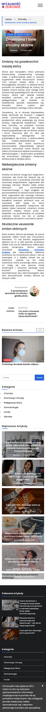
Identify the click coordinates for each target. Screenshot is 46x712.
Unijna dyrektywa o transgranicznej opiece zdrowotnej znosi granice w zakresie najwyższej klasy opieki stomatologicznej (23, 447)
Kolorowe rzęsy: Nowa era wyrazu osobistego (23, 571)
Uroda (7, 412)
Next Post (23, 307)
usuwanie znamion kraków (23, 251)
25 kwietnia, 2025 (29, 512)
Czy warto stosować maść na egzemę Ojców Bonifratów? (28, 314)
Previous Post (21, 287)
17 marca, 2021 (26, 50)
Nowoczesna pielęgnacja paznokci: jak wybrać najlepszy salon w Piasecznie (23, 562)
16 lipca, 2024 (28, 576)
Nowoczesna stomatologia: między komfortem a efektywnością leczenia (23, 535)
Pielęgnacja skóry (23, 35)
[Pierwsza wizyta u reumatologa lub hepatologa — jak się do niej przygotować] (10, 622)
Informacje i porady (14, 398)
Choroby (22, 19)
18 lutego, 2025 (29, 540)
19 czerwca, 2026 (28, 483)
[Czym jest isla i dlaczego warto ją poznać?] (23, 501)
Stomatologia (11, 407)
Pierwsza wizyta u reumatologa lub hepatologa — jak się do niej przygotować (23, 476)
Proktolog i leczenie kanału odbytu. (20, 364)
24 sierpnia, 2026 (28, 455)
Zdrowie (8, 416)
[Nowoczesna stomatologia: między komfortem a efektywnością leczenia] (23, 529)
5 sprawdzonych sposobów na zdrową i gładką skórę (16, 293)
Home (8, 19)
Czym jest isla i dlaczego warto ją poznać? (23, 506)
